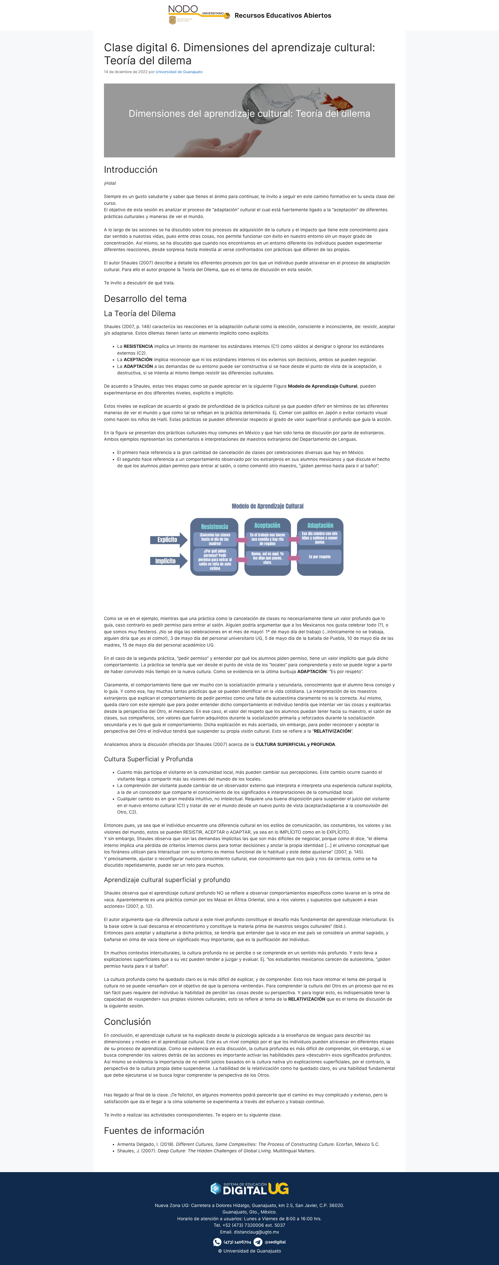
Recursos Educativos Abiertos (283, 15)
